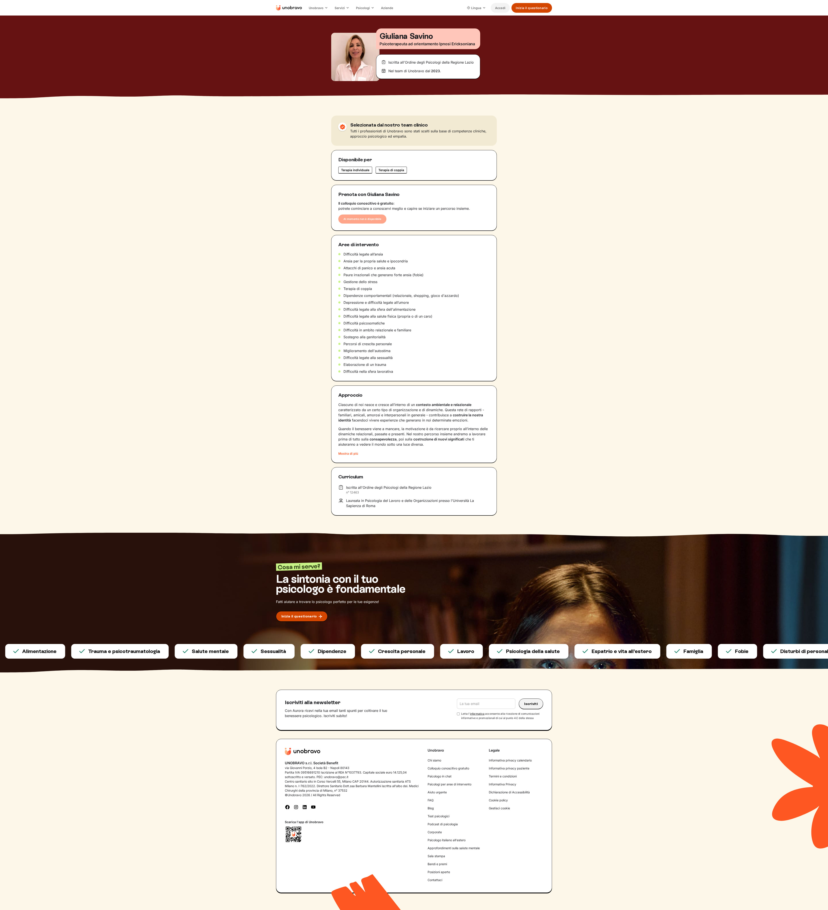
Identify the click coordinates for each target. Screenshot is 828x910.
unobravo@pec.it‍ (336, 777)
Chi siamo (434, 760)
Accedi (500, 8)
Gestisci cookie (499, 808)
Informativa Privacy (502, 784)
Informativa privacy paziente (509, 768)
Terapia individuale (355, 170)
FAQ (431, 800)
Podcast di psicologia (443, 824)
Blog (431, 808)
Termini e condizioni (503, 776)
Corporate (435, 832)
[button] (318, 8)
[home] (289, 8)
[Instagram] (296, 806)
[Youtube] (313, 806)
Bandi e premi (437, 864)
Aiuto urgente (437, 792)
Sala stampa (436, 856)
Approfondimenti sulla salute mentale (454, 848)
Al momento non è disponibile (362, 219)
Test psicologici (438, 816)
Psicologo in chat (440, 776)
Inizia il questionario (532, 8)
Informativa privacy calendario (510, 760)
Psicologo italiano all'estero (447, 840)
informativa (477, 713)
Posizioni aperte (439, 872)
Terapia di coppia (391, 170)
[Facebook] (287, 806)
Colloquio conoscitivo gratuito (448, 768)
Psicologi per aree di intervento (449, 784)
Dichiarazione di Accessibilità (509, 792)
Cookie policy (498, 800)
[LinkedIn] (304, 806)
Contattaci (435, 880)
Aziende (387, 8)
